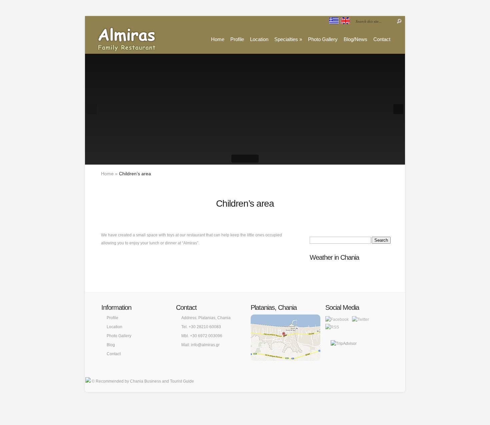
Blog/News (355, 39)
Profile (237, 39)
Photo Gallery (323, 39)
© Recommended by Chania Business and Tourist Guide (143, 381)
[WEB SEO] (88, 381)
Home (217, 39)
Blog (111, 345)
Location (259, 39)
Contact (381, 39)
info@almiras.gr (205, 345)
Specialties (288, 39)
